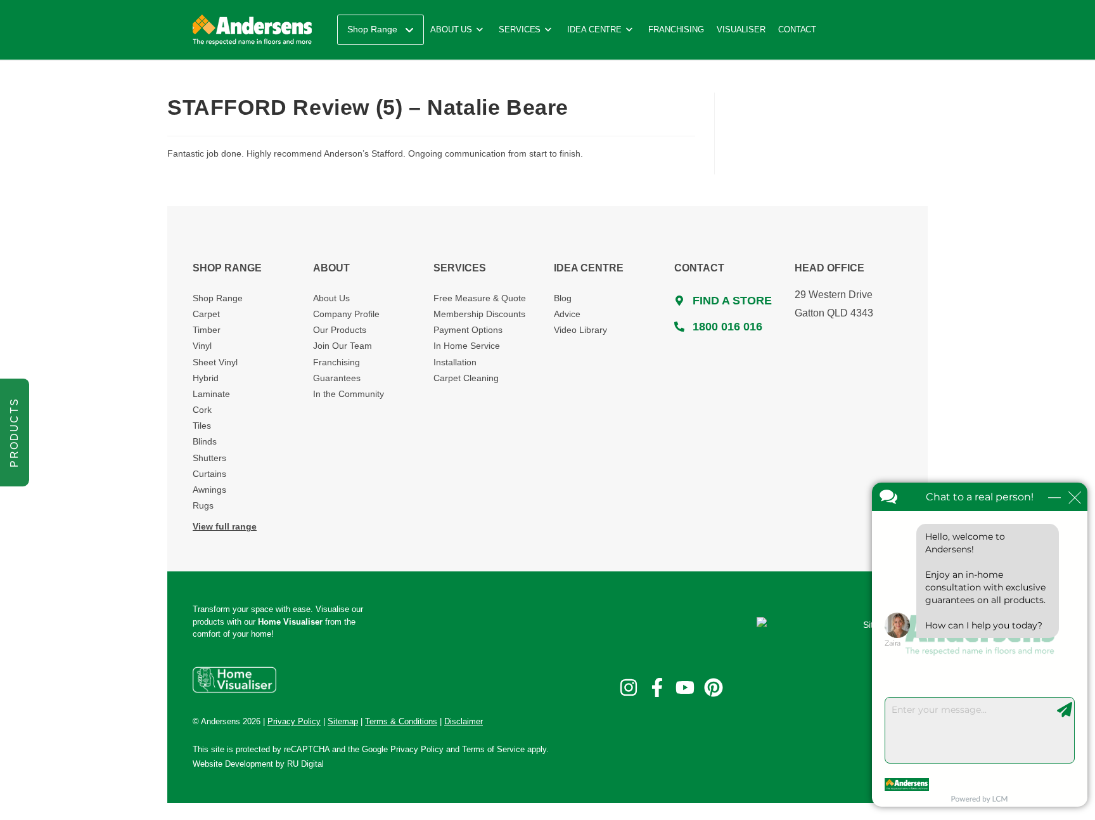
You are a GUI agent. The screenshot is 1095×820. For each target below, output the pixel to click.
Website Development (233, 764)
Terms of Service (493, 749)
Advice (567, 314)
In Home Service (466, 346)
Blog (563, 298)
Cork (202, 410)
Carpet (206, 314)
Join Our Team (342, 346)
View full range (225, 526)
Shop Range (218, 298)
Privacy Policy (417, 749)
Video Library (580, 330)
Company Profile (346, 314)
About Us (331, 298)
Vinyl (202, 346)
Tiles (202, 425)
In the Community (348, 394)
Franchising (336, 362)
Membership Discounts (479, 314)
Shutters (209, 458)
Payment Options (468, 330)
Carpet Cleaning (466, 378)
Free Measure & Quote (479, 298)
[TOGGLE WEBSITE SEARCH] (837, 29)
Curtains (209, 474)
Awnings (209, 490)
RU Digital (305, 764)
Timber (207, 330)
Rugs (203, 505)
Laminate (211, 394)
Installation (455, 362)
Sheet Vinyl (215, 362)
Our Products (339, 330)
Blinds (205, 441)
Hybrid (206, 378)
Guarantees (337, 378)
